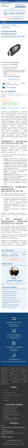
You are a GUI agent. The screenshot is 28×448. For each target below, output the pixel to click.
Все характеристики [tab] (13, 108)
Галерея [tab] (23, 108)
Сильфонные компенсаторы (10, 291)
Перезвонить (17, 18)
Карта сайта (21, 442)
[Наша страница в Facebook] (6, 444)
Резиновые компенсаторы (9, 293)
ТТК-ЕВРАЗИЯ (22, 444)
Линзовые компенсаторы (9, 297)
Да (7, 9)
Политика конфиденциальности (11, 442)
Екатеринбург (5, 1)
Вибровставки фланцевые (9, 307)
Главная (6, 390)
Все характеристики (13, 79)
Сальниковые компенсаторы (10, 299)
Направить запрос (14, 259)
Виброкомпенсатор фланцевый (11, 305)
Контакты (6, 400)
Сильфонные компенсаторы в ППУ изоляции (12, 302)
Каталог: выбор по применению (12, 395)
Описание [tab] (3, 108)
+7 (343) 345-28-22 (7, 431)
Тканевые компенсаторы (9, 295)
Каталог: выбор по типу (10, 392)
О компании (7, 398)
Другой (12, 9)
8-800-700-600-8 (15, 281)
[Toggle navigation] (4, 22)
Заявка (8, 18)
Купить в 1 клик (7, 100)
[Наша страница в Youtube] (9, 444)
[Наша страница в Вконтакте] (4, 444)
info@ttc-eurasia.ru (22, 1)
